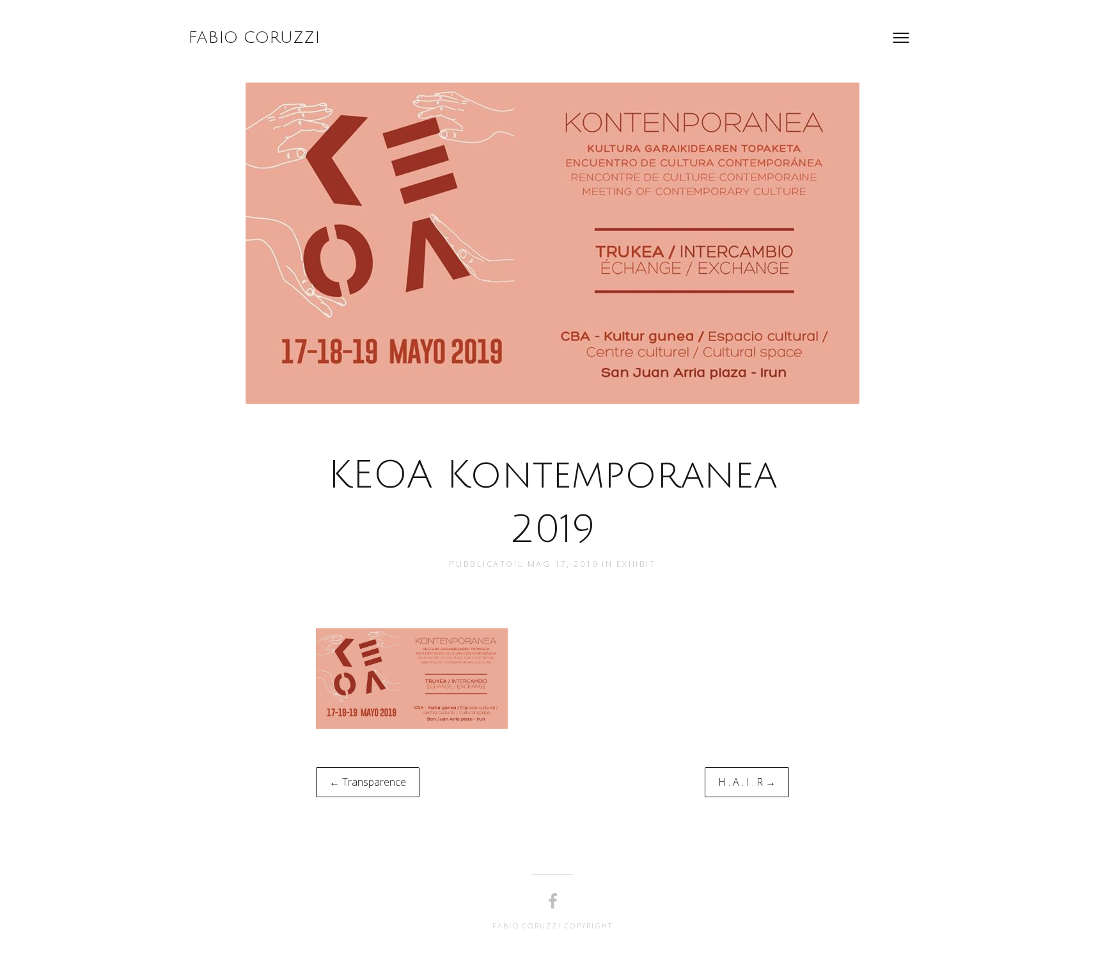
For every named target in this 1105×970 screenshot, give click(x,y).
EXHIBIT (636, 563)
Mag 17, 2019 (565, 563)
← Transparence (367, 782)
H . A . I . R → (747, 782)
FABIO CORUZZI (254, 38)
